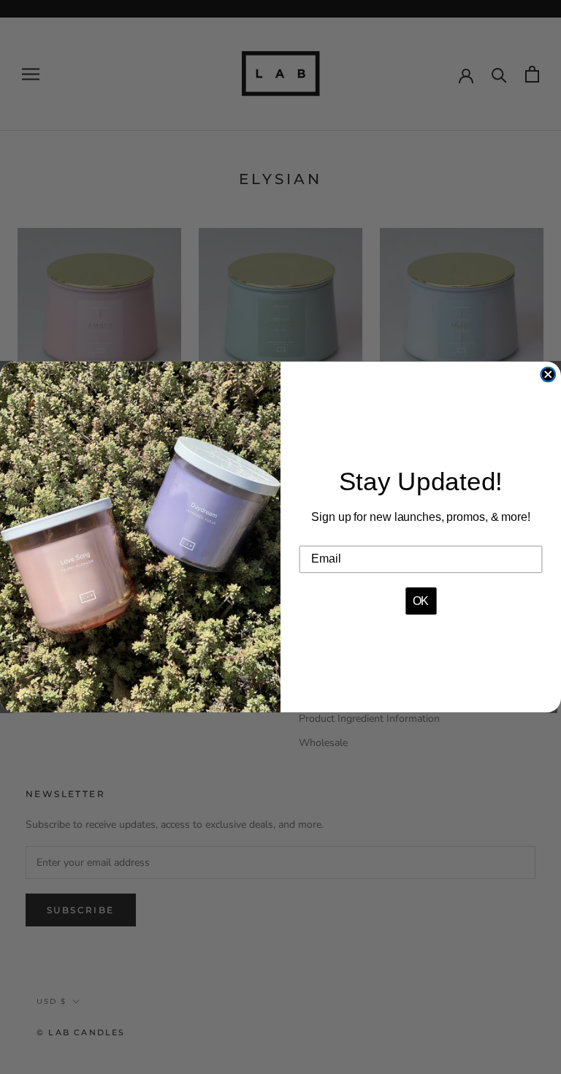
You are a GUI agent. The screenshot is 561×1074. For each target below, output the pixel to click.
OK (421, 601)
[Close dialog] (548, 374)
